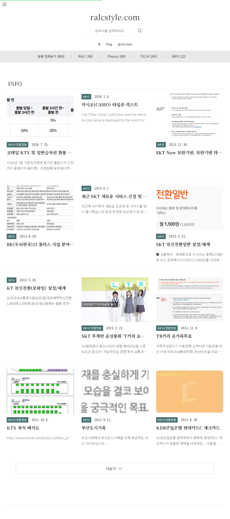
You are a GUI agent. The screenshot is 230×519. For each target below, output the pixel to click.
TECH (148, 56)
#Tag (109, 44)
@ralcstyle (125, 44)
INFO (179, 56)
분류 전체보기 (51, 56)
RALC (85, 56)
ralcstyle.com (115, 17)
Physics (117, 56)
